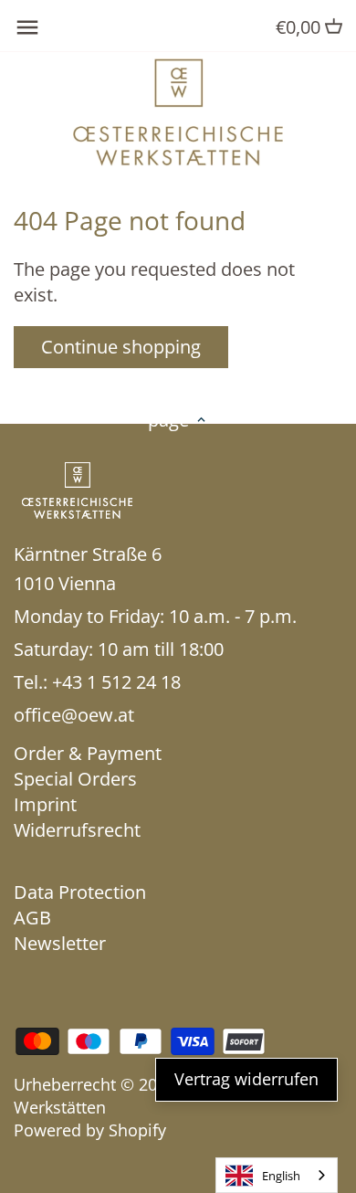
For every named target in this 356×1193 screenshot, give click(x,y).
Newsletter (60, 943)
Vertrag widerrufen (246, 1079)
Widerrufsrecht (77, 830)
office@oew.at (74, 714)
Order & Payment (88, 753)
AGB (32, 917)
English (281, 1175)
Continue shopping (121, 346)
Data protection (80, 892)
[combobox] (276, 1175)
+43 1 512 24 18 (116, 682)
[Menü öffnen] (27, 27)
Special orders (75, 778)
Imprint (45, 804)
